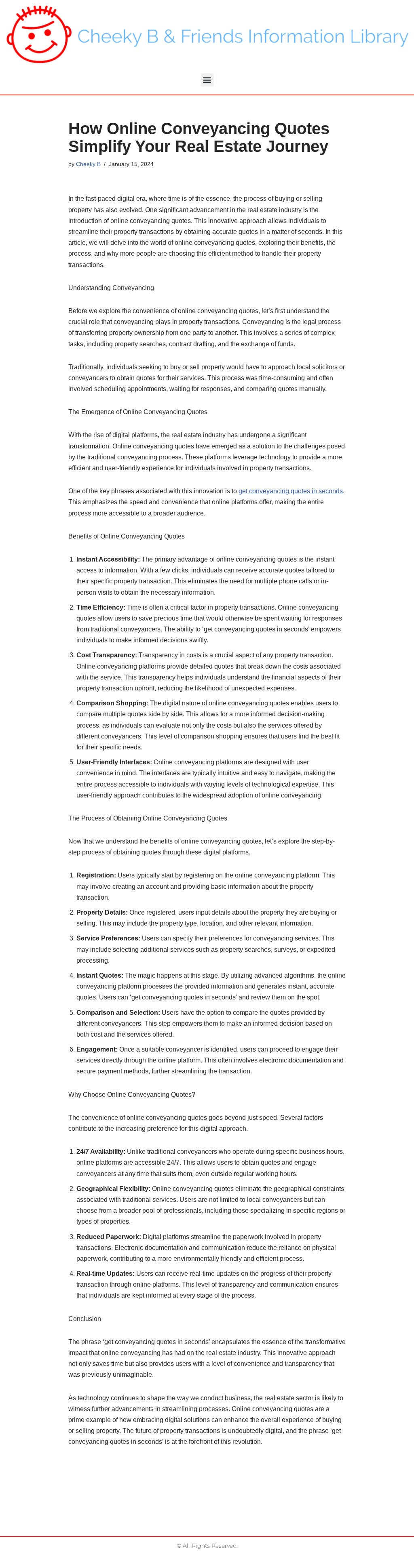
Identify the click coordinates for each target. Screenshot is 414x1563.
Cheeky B (88, 164)
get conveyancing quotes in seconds (291, 491)
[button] (207, 79)
